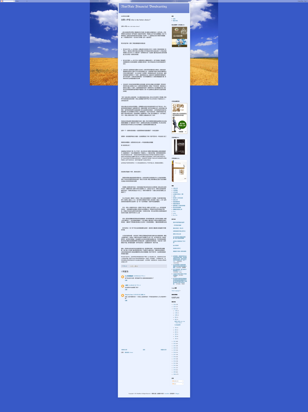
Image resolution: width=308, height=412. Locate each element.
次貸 (174, 196)
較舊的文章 (163, 349)
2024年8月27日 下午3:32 (135, 285)
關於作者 (175, 20)
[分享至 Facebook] (135, 266)
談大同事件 (176, 245)
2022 (174, 343)
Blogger (177, 393)
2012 (174, 365)
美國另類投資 (176, 203)
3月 (176, 334)
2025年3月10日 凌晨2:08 (139, 294)
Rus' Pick (175, 215)
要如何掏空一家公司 (178, 228)
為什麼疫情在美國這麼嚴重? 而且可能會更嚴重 (179, 237)
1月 (176, 338)
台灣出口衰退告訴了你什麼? (179, 241)
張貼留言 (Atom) (129, 352)
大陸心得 (175, 188)
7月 (176, 327)
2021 (174, 345)
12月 (176, 310)
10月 (176, 315)
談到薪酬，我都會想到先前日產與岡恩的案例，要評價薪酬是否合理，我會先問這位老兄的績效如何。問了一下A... (180, 258)
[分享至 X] (134, 266)
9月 (176, 317)
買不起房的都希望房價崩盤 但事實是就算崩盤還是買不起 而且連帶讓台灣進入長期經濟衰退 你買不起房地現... (180, 281)
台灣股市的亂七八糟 (178, 194)
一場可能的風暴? (177, 225)
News (174, 211)
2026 (174, 304)
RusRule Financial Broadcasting (144, 6)
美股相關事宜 (176, 201)
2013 (174, 363)
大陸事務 (175, 190)
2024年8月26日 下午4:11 (139, 276)
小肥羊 (126, 285)
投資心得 (175, 200)
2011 (174, 367)
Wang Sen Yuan (129, 294)
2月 (176, 336)
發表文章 (176, 381)
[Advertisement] (144, 337)
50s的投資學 (177, 325)
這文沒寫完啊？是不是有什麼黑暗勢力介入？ (180, 270)
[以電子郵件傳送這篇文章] (131, 266)
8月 (176, 319)
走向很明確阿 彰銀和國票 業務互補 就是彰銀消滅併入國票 (180, 266)
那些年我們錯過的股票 (178, 222)
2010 (174, 370)
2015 (174, 359)
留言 (175, 384)
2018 (174, 352)
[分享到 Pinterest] (137, 266)
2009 (174, 372)
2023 (174, 341)
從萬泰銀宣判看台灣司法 (179, 231)
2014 (174, 361)
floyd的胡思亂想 (129, 276)
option (174, 213)
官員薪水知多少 (177, 248)
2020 (174, 348)
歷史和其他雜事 (177, 207)
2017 (174, 354)
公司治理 (175, 192)
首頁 (144, 349)
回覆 (126, 280)
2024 (174, 309)
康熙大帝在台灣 (177, 234)
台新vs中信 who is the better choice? (179, 322)
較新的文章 (124, 349)
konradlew (167, 393)
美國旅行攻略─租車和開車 (179, 251)
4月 (176, 332)
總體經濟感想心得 (177, 209)
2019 (174, 350)
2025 (174, 306)
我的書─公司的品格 (178, 198)
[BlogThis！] (132, 266)
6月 (176, 330)
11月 (176, 313)
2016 (174, 356)
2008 (174, 374)
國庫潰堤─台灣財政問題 (179, 205)
